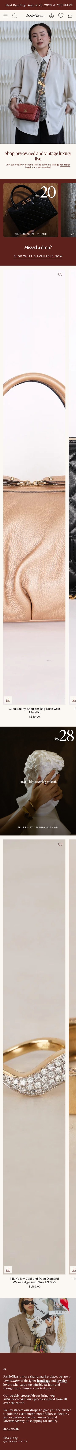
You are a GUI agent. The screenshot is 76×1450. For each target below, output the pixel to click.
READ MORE (11, 1429)
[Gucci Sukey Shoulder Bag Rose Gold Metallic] (34, 487)
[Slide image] (38, 82)
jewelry (62, 1380)
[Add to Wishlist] (60, 275)
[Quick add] (8, 700)
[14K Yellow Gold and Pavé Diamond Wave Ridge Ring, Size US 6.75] (34, 1056)
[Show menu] (5, 16)
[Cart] (70, 16)
